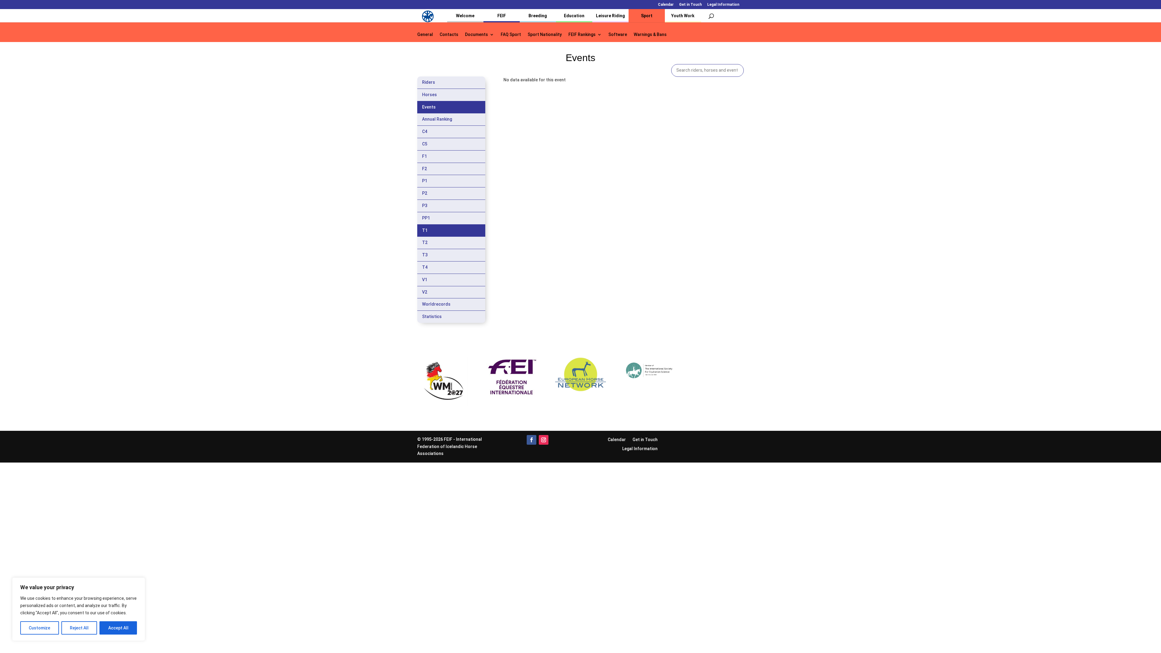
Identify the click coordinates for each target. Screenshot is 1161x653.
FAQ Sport (511, 34)
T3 (425, 254)
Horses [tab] (429, 94)
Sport (646, 15)
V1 (424, 279)
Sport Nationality (545, 34)
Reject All (79, 627)
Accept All (118, 627)
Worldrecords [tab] (436, 304)
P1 (424, 180)
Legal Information (723, 5)
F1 (424, 156)
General (425, 34)
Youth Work (682, 15)
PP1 (426, 218)
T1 (425, 230)
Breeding (537, 15)
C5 (424, 143)
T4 (425, 267)
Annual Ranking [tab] (437, 119)
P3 (424, 205)
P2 (424, 193)
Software (617, 34)
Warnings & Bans (650, 34)
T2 (425, 242)
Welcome (465, 15)
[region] (78, 609)
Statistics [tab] (432, 316)
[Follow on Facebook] (531, 440)
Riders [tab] (428, 82)
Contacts (449, 34)
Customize (39, 627)
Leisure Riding (610, 15)
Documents (476, 34)
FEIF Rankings (582, 34)
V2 (424, 292)
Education (574, 15)
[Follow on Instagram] (543, 440)
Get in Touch (690, 5)
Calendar (666, 5)
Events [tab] (429, 107)
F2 (424, 168)
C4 (424, 131)
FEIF (501, 15)
